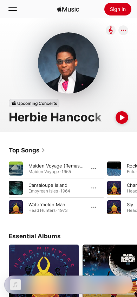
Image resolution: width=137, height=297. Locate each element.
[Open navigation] (12, 9)
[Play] (122, 117)
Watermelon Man (46, 204)
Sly (130, 204)
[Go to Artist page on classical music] (111, 30)
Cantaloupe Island (47, 185)
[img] (68, 9)
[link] (27, 150)
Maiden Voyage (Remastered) (60, 166)
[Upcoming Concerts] (34, 103)
